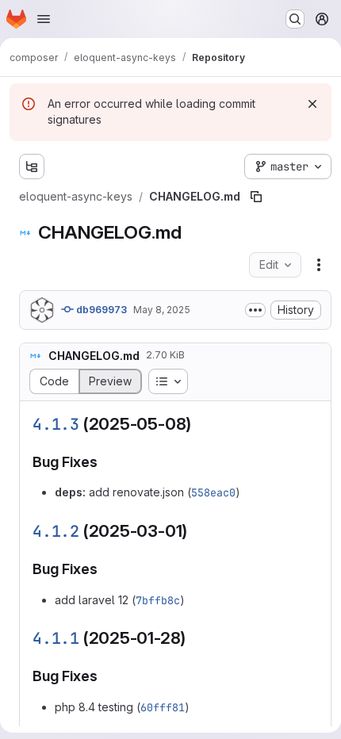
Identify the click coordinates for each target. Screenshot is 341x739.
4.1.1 (56, 638)
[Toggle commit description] (255, 310)
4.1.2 (56, 531)
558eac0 (213, 492)
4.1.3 (56, 424)
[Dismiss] (312, 103)
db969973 (100, 310)
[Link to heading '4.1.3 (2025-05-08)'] (200, 424)
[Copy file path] (256, 196)
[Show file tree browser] (31, 166)
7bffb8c (158, 600)
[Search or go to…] (295, 19)
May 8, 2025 (161, 310)
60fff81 (162, 707)
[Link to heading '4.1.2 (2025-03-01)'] (196, 531)
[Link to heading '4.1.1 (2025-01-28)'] (195, 638)
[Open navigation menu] (43, 19)
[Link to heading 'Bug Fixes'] (105, 462)
